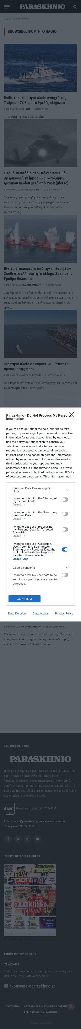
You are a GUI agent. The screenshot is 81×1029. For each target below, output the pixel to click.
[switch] (65, 499)
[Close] (73, 416)
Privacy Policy (64, 613)
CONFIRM (24, 598)
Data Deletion (17, 613)
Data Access (40, 613)
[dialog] (40, 514)
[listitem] (40, 490)
